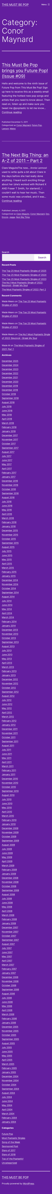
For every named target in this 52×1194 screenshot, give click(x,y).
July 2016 (6, 501)
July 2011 (6, 749)
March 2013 (8, 667)
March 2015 (8, 567)
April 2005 (7, 1060)
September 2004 (10, 1089)
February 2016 (9, 522)
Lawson (5, 128)
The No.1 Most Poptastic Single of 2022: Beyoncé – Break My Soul (22, 284)
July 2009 (7, 849)
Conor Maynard (23, 125)
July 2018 (6, 406)
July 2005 (7, 1047)
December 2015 (10, 530)
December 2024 (10, 365)
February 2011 (9, 770)
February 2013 (9, 671)
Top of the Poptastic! (12, 1158)
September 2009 (10, 840)
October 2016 (9, 489)
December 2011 (10, 729)
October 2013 (9, 638)
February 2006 (9, 1018)
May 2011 (6, 758)
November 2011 (10, 733)
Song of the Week (11, 1142)
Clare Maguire (22, 214)
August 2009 (8, 845)
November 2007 (10, 931)
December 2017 (10, 435)
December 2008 (10, 878)
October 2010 (9, 787)
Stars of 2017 (8, 1150)
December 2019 (10, 386)
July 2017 (6, 456)
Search (5, 252)
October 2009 (9, 836)
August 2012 (8, 696)
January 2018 (9, 431)
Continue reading (12, 112)
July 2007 (7, 948)
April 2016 (7, 514)
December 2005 (10, 1027)
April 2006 (7, 1010)
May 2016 (7, 510)
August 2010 (8, 795)
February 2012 (9, 720)
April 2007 (7, 960)
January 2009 (9, 873)
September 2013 (10, 642)
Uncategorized (9, 1163)
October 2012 (9, 687)
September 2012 (10, 692)
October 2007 (9, 936)
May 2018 (7, 414)
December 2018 (10, 390)
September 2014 (10, 592)
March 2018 (8, 423)
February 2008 (9, 919)
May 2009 (7, 857)
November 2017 (10, 439)
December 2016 (10, 481)
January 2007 (9, 973)
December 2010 (10, 778)
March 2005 (8, 1064)
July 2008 (7, 898)
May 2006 (7, 1006)
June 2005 (7, 1051)
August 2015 (8, 547)
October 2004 (9, 1084)
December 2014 (10, 580)
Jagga (12, 217)
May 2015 (7, 559)
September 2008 (10, 890)
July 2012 (6, 700)
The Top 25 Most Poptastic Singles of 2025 (24, 270)
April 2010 (7, 811)
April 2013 (7, 663)
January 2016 (9, 526)
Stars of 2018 (8, 1154)
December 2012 (10, 679)
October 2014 (9, 588)
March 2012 (8, 716)
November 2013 (10, 634)
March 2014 (8, 617)
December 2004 (10, 1076)
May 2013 (7, 658)
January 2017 (8, 476)
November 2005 (10, 1031)
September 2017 (10, 448)
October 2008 (9, 886)
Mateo (13, 128)
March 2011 (8, 766)
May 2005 (7, 1055)
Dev (47, 214)
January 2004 (9, 1122)
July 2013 (6, 650)
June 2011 (7, 754)
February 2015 (9, 572)
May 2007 (7, 956)
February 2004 (9, 1117)
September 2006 (10, 989)
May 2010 (7, 807)
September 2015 (10, 543)
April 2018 (7, 419)
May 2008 (7, 907)
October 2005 (9, 1035)
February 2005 (9, 1068)
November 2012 (10, 683)
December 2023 (10, 369)
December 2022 (10, 373)
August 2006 (8, 993)
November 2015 (10, 534)
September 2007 (10, 940)
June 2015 (7, 555)
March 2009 (8, 865)
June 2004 (7, 1101)
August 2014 (8, 596)
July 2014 (7, 601)
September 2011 (10, 741)
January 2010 (9, 824)
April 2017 (7, 468)
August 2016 (8, 497)
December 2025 (10, 361)
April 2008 (7, 911)
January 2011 (8, 774)
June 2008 (7, 902)
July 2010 (6, 799)
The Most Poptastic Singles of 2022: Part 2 (24, 289)
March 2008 (8, 915)
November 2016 (10, 485)
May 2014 (7, 609)
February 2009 (9, 869)
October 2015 (9, 539)
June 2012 (7, 704)
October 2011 (8, 737)
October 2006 (9, 985)
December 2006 (10, 977)
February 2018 (9, 427)
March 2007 (8, 964)
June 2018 (7, 410)
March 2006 (8, 1014)
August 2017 (8, 452)
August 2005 (8, 1043)
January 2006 (9, 1022)
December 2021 (10, 377)
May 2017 (7, 464)
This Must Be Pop (15, 4)
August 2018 (8, 402)
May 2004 (7, 1105)
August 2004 (8, 1093)
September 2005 (10, 1039)
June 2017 (7, 460)
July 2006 (7, 998)
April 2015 (7, 563)
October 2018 (9, 394)
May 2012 (7, 708)
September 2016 (10, 493)
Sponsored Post (10, 1146)
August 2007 (8, 944)
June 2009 (7, 853)
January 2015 (9, 576)
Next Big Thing (23, 217)
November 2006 (10, 981)
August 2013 (8, 646)
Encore (5, 217)
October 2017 (9, 443)
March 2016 (8, 518)
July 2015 (6, 551)
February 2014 (9, 621)
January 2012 (9, 725)
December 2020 (10, 381)
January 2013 (9, 675)
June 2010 (7, 803)
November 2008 (10, 882)
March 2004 (8, 1113)
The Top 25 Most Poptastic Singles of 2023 (24, 279)
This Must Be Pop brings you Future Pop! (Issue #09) (25, 70)
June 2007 (7, 952)
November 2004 (10, 1080)
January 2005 (9, 1072)
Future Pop (37, 125)
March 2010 (8, 816)
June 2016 (7, 505)
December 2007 (10, 927)
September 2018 (10, 398)
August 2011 (8, 745)
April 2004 (7, 1109)
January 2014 (9, 625)
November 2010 (10, 783)
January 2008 (9, 923)
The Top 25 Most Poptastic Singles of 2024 (24, 275)
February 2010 (9, 820)
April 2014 (7, 613)
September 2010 (10, 791)
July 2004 (7, 1097)
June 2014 (7, 605)
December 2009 (10, 828)
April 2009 (7, 861)
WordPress (28, 1183)
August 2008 (8, 894)
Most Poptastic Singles (13, 1138)
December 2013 (10, 630)
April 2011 (7, 762)
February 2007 (9, 969)
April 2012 (7, 712)
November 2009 (10, 832)
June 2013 (7, 654)
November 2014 (10, 584)
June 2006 (7, 1002)
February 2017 (9, 472)
